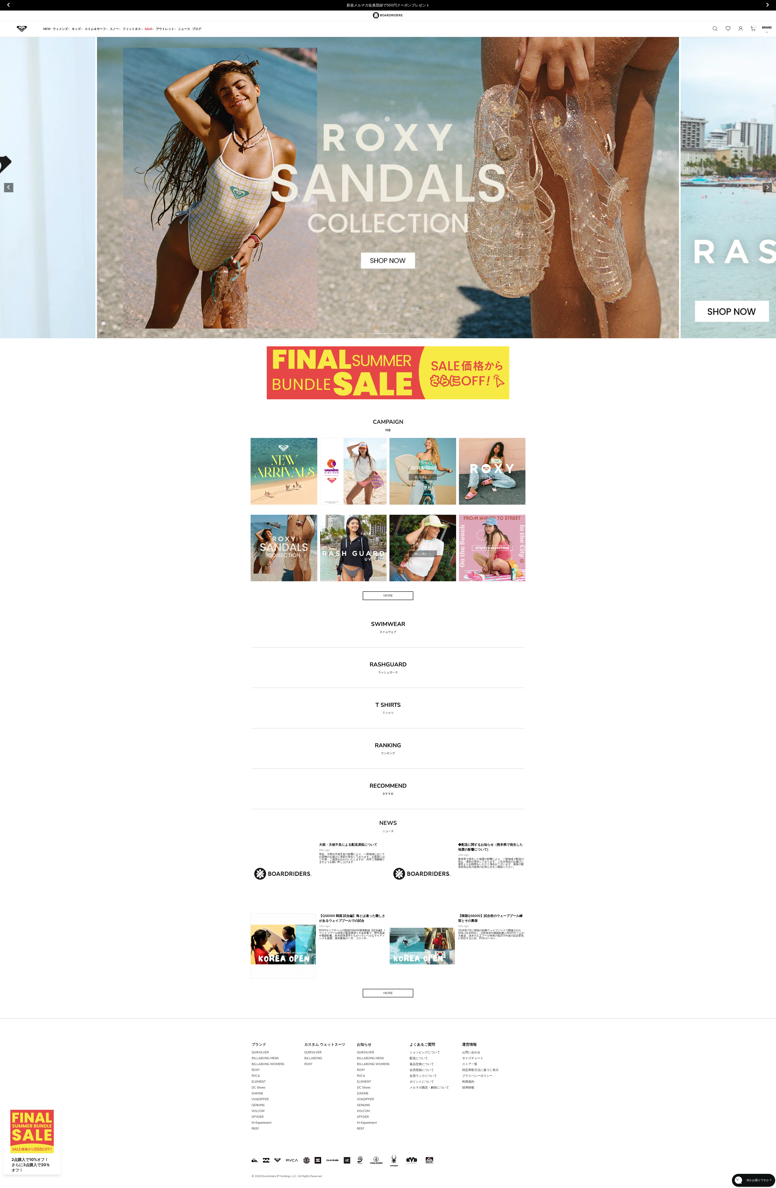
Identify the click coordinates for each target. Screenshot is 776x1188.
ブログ (196, 29)
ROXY (256, 1070)
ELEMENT (259, 1082)
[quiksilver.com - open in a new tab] (255, 1160)
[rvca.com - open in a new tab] (292, 1160)
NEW (47, 29)
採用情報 (468, 1087)
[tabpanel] (388, 187)
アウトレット (165, 29)
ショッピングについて (425, 1052)
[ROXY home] (22, 29)
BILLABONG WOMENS (268, 1064)
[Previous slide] (8, 5)
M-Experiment (262, 1123)
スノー (114, 29)
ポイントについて (422, 1082)
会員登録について (422, 1070)
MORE (388, 595)
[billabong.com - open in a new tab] (266, 1160)
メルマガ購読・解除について (429, 1087)
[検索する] (715, 29)
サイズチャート (472, 1058)
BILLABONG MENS (265, 1058)
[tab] (360, 333)
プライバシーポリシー (477, 1076)
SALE (148, 29)
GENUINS (258, 1105)
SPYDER (258, 1117)
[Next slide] (767, 5)
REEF (255, 1129)
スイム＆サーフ (95, 29)
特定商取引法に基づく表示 (480, 1070)
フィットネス (132, 29)
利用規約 (468, 1082)
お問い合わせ (471, 1052)
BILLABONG (313, 1058)
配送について (419, 1058)
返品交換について (422, 1064)
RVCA (256, 1076)
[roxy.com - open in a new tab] (277, 1160)
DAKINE (257, 1093)
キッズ (76, 29)
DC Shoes (258, 1087)
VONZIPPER (260, 1099)
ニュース (184, 29)
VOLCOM (258, 1111)
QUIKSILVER (260, 1052)
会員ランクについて (423, 1076)
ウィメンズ (60, 29)
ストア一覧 (469, 1064)
